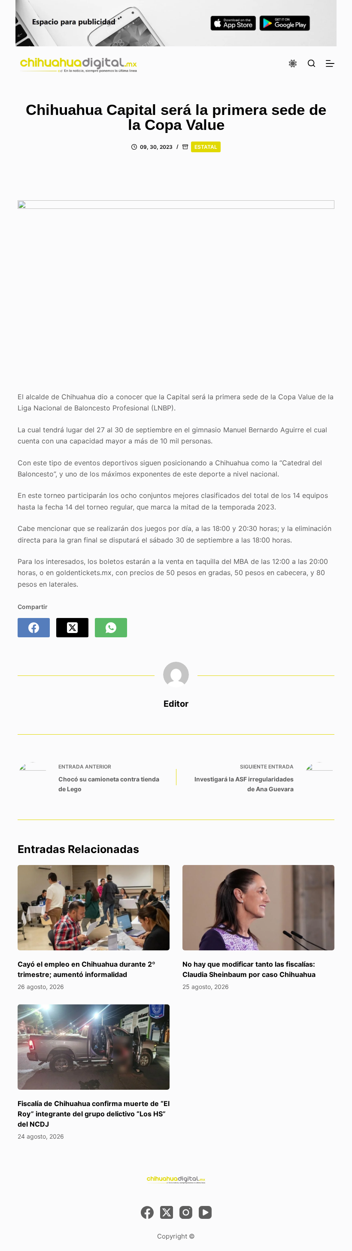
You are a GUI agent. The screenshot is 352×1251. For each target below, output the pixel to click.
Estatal (205, 147)
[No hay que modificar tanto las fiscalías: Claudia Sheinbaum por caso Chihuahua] (258, 907)
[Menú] (330, 63)
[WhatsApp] (111, 627)
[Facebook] (34, 627)
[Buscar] (311, 63)
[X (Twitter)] (72, 627)
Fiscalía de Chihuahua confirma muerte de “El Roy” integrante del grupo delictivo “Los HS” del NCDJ (94, 1113)
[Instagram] (185, 1212)
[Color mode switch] (292, 63)
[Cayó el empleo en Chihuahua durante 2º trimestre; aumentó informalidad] (94, 907)
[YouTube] (205, 1212)
